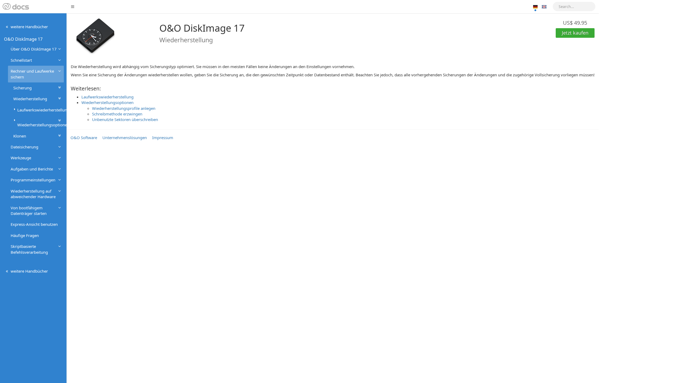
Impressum (162, 137)
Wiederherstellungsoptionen (107, 102)
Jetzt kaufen (575, 33)
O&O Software (83, 137)
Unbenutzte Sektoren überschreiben (125, 119)
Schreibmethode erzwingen (117, 113)
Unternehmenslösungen (124, 137)
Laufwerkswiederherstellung (107, 96)
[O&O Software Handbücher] (15, 7)
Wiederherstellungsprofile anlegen (123, 108)
